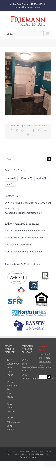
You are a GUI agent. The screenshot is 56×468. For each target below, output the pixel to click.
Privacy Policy (42, 454)
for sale (11, 178)
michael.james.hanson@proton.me (23, 212)
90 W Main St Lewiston (19, 244)
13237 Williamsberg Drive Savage (24, 251)
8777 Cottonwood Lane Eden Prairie (26, 230)
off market (26, 178)
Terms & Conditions (28, 457)
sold (10, 183)
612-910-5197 (12, 209)
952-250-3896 (36, 4)
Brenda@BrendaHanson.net (36, 202)
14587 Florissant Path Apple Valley (25, 237)
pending (41, 178)
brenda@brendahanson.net (28, 7)
